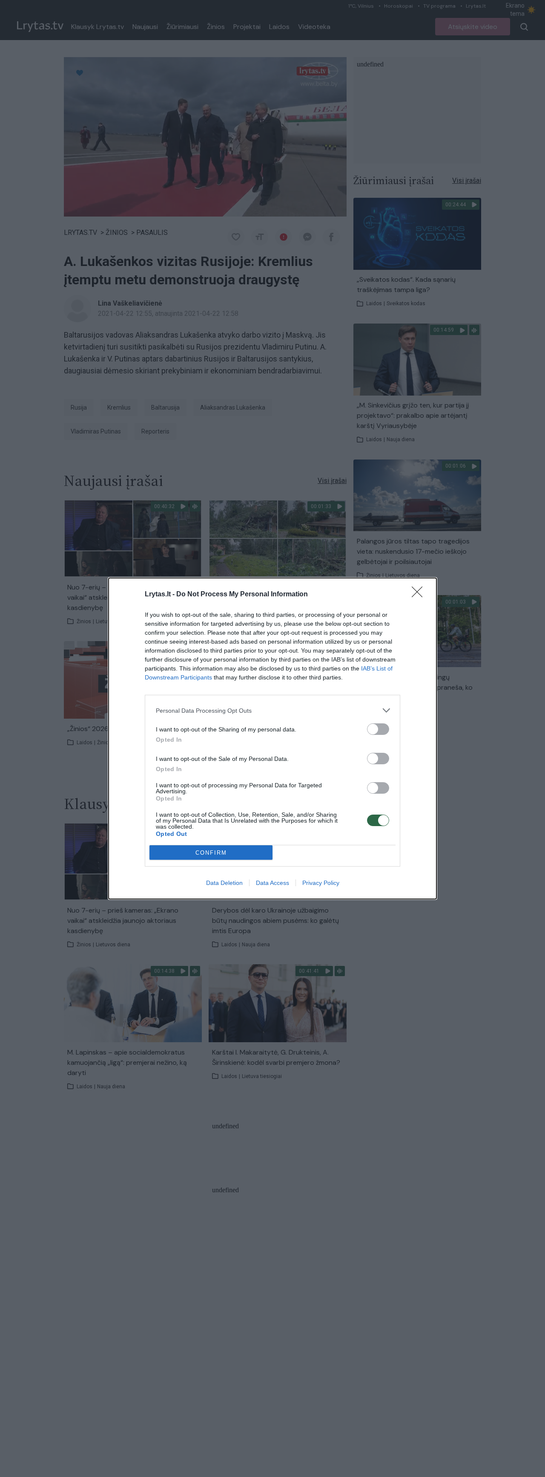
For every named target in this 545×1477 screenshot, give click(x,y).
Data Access (272, 882)
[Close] (420, 595)
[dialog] (272, 738)
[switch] (378, 729)
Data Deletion (224, 882)
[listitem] (272, 710)
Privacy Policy (320, 882)
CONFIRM (211, 853)
